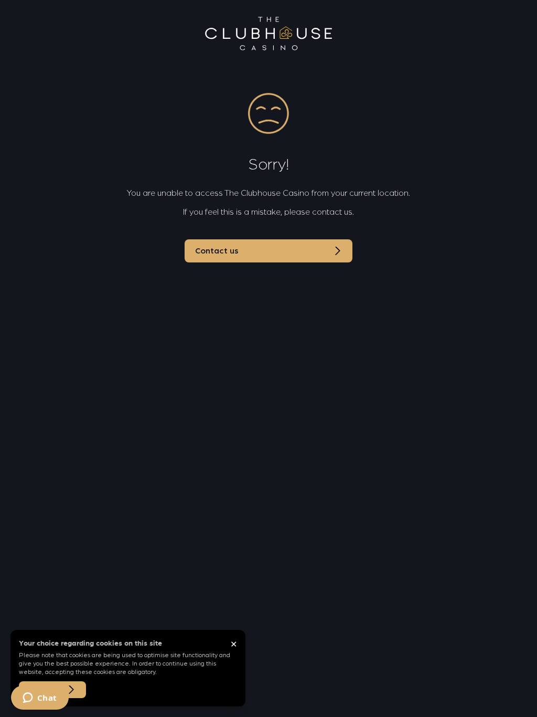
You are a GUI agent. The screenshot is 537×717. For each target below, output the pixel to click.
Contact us (217, 251)
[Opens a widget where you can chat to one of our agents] (39, 699)
